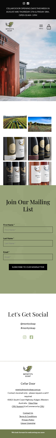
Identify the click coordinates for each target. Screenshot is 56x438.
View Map (33, 403)
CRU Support (18, 406)
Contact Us (28, 413)
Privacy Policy (28, 419)
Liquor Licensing (28, 423)
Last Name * (8, 238)
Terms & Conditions (28, 416)
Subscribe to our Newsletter (28, 267)
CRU (42, 406)
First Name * (9, 224)
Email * (6, 252)
